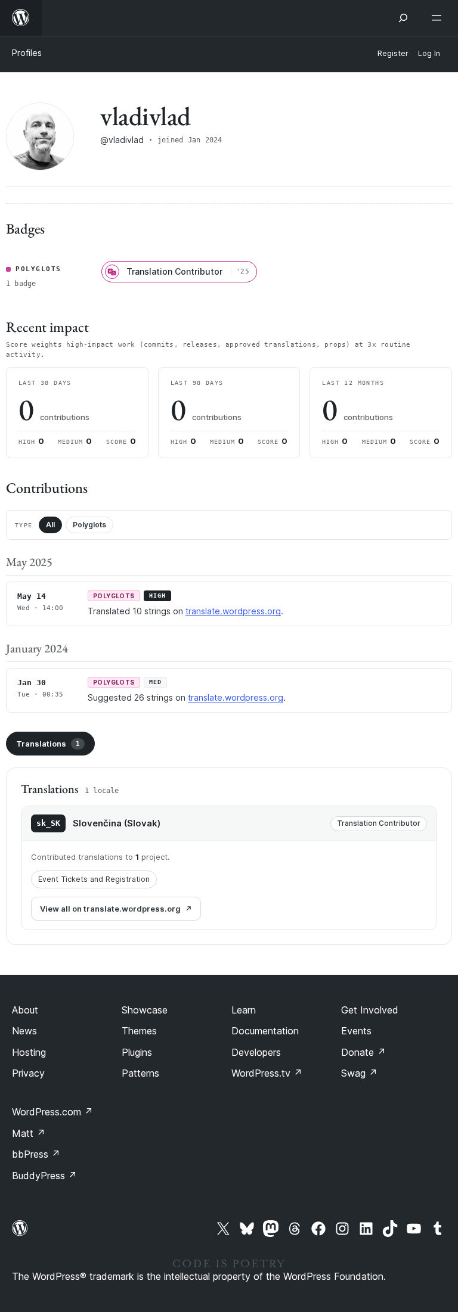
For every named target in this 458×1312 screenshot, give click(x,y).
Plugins (137, 1052)
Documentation (265, 1031)
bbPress (36, 1154)
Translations (48, 743)
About (25, 1010)
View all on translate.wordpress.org (110, 908)
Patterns (140, 1073)
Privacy (28, 1073)
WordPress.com (52, 1112)
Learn (243, 1010)
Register (393, 53)
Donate (363, 1052)
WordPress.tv (266, 1073)
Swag (359, 1073)
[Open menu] (439, 18)
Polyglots (89, 524)
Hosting (29, 1052)
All (50, 524)
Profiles (27, 53)
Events (356, 1031)
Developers (256, 1052)
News (24, 1031)
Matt (28, 1133)
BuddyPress (44, 1176)
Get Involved (369, 1010)
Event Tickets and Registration (94, 879)
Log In (429, 53)
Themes (139, 1031)
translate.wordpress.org (233, 611)
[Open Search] (403, 18)
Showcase (145, 1010)
